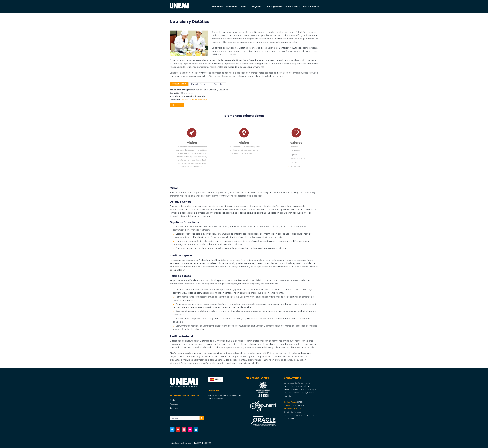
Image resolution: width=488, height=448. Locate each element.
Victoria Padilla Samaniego (194, 99)
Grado (172, 400)
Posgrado (174, 404)
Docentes (174, 408)
